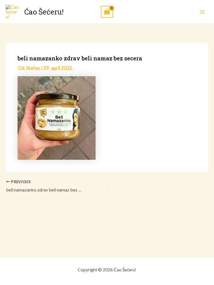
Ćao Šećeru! (44, 11)
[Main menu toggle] (202, 12)
